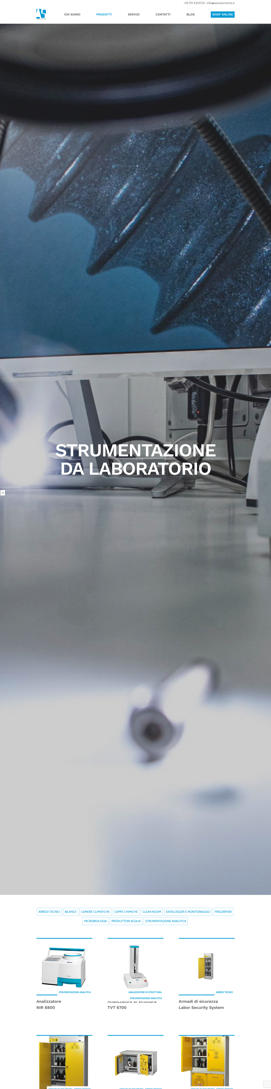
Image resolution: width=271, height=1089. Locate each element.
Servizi (134, 14)
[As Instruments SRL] (41, 18)
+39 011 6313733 (194, 3)
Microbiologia (95, 921)
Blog (190, 14)
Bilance (71, 912)
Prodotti (104, 14)
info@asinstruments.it (221, 3)
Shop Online (222, 14)
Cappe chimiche (126, 912)
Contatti (163, 14)
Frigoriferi (223, 912)
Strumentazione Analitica (165, 921)
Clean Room (151, 912)
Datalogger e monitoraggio (188, 912)
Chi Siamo (72, 14)
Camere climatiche (95, 912)
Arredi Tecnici (49, 912)
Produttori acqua (126, 921)
